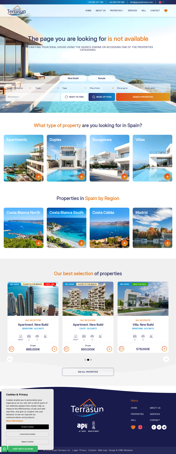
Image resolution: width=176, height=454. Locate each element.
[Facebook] (154, 427)
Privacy (83, 450)
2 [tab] (88, 360)
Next (166, 359)
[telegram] (164, 427)
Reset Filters (76, 97)
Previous (10, 359)
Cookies (92, 450)
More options (104, 97)
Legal (75, 450)
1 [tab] (85, 360)
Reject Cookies (27, 441)
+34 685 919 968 (117, 2)
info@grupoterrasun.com (141, 2)
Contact (155, 10)
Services (132, 10)
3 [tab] (91, 360)
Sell (143, 10)
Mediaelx (128, 450)
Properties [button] (116, 10)
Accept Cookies (27, 427)
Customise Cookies (27, 434)
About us (101, 10)
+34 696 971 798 (95, 2)
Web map (102, 450)
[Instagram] (159, 427)
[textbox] (20, 89)
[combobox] (19, 88)
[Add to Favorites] (11, 349)
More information (14, 420)
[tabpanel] (33, 317)
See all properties (88, 372)
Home (88, 10)
